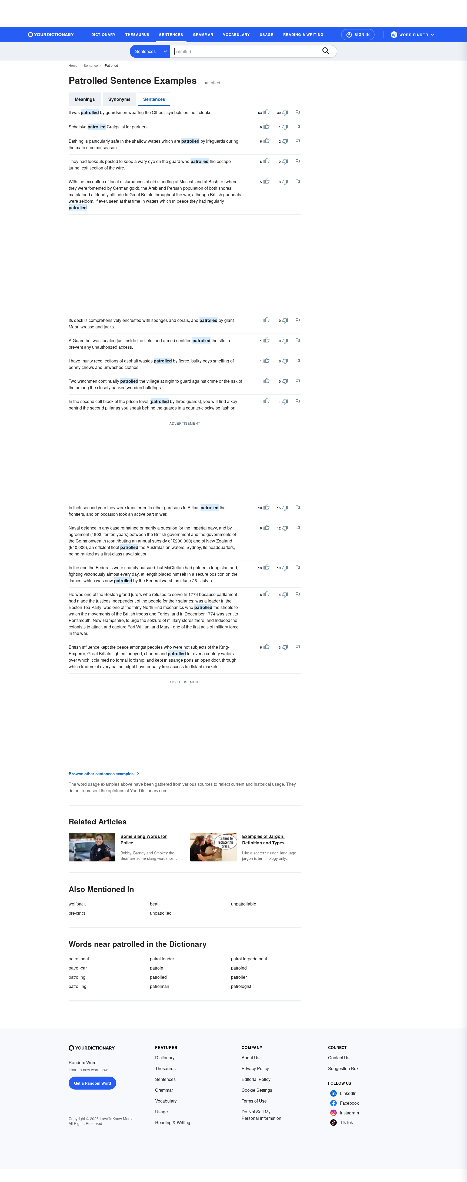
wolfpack (77, 904)
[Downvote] (285, 112)
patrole (156, 968)
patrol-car (78, 968)
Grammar (164, 1090)
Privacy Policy (255, 1068)
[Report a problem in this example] (297, 112)
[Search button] (329, 51)
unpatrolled (161, 913)
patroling (77, 977)
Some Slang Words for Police (144, 839)
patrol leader (162, 958)
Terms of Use (254, 1101)
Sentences (145, 51)
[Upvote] (266, 112)
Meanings (85, 99)
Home (73, 65)
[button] (358, 34)
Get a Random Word (92, 1083)
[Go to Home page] (51, 34)
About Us (250, 1057)
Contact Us (338, 1057)
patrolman (159, 986)
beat (154, 904)
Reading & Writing (172, 1122)
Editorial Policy (256, 1079)
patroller (239, 977)
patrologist (241, 986)
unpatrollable (243, 904)
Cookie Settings (257, 1090)
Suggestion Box (343, 1068)
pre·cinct (77, 913)
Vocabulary (166, 1101)
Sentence (91, 65)
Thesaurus (165, 1068)
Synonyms (119, 99)
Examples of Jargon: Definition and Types (263, 839)
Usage (161, 1111)
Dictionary (165, 1057)
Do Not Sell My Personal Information (261, 1114)
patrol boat (79, 958)
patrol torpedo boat (249, 958)
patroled (239, 968)
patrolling (77, 986)
